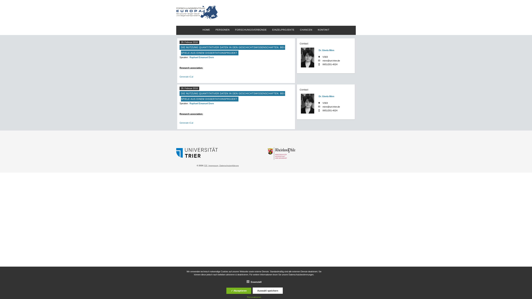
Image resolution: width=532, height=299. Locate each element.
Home (206, 30)
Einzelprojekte (283, 30)
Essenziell (256, 282)
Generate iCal (186, 77)
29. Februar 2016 (189, 42)
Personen (223, 30)
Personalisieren (254, 297)
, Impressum (212, 165)
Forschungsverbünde (251, 30)
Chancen (306, 30)
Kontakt (323, 30)
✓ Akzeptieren (239, 290)
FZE (286, 10)
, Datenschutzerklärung (228, 165)
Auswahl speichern (267, 290)
